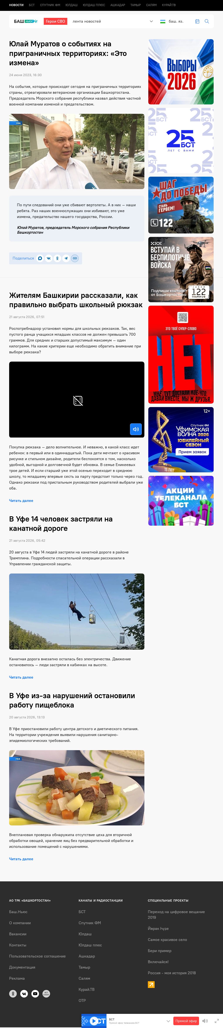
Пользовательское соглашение (37, 956)
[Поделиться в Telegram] (66, 258)
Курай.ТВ (169, 5)
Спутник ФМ (50, 5)
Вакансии (17, 934)
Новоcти (16, 5)
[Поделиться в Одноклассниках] (57, 258)
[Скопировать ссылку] (74, 258)
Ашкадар (117, 5)
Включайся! (158, 961)
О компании (20, 923)
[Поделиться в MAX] (40, 258)
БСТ (32, 5)
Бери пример (159, 950)
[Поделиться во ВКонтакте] (48, 258)
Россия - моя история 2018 (172, 973)
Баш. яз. (176, 21)
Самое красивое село (167, 939)
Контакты (17, 945)
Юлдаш (72, 5)
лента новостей (87, 21)
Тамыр (135, 5)
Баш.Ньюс (18, 911)
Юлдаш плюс (94, 5)
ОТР (82, 1000)
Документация (22, 967)
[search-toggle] (207, 21)
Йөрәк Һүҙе (158, 928)
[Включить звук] (136, 429)
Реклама (17, 978)
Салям (151, 5)
